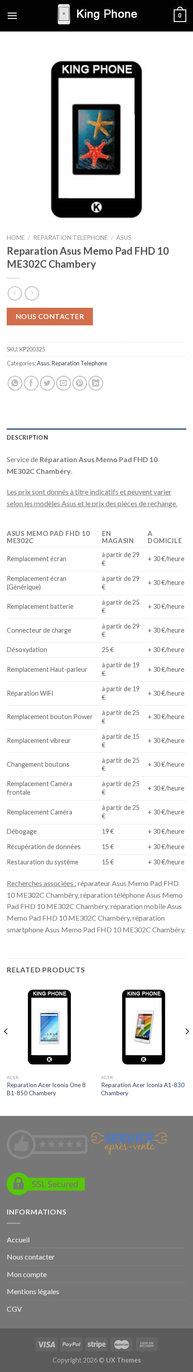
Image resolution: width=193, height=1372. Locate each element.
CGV (14, 1309)
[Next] (186, 1049)
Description (27, 437)
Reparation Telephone (70, 237)
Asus (124, 237)
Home (16, 237)
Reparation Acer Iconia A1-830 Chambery (142, 1089)
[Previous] (6, 1049)
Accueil (18, 1239)
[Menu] (12, 15)
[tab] (96, 437)
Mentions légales (33, 1291)
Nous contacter (50, 316)
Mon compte (27, 1274)
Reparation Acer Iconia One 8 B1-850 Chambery (46, 1089)
